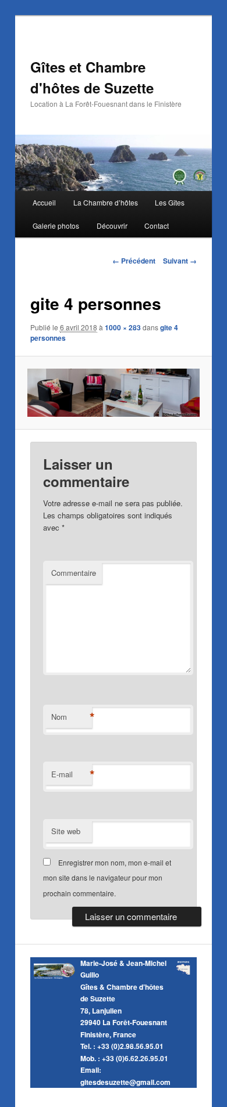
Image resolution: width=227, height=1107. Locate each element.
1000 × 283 (123, 327)
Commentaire (73, 572)
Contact (156, 225)
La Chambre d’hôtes (105, 202)
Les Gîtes (170, 202)
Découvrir (112, 225)
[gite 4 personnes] (113, 393)
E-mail (71, 774)
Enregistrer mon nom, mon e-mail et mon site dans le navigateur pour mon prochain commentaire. (107, 877)
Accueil (44, 202)
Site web (65, 830)
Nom (71, 717)
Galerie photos (56, 225)
